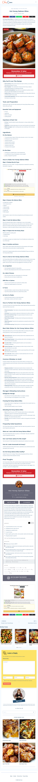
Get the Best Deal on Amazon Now (19, 194)
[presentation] (6, 636)
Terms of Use (19, 776)
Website (27, 677)
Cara (16, 13)
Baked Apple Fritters (23, 763)
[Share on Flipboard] (26, 16)
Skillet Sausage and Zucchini (6, 643)
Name (4, 677)
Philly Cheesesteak (22, 740)
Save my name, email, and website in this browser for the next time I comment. (18, 680)
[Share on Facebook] (12, 16)
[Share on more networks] (32, 16)
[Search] (33, 712)
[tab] (18, 647)
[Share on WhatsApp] (19, 16)
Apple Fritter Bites (6, 763)
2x (31, 522)
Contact (14, 776)
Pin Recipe (27, 502)
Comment (5, 662)
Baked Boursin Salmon (32, 622)
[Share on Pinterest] (6, 16)
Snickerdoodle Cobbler (7, 740)
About (11, 776)
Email (16, 677)
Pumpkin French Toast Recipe (7, 622)
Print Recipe (12, 502)
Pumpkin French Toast (19, 643)
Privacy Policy (25, 776)
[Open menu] (36, 2)
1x (29, 522)
